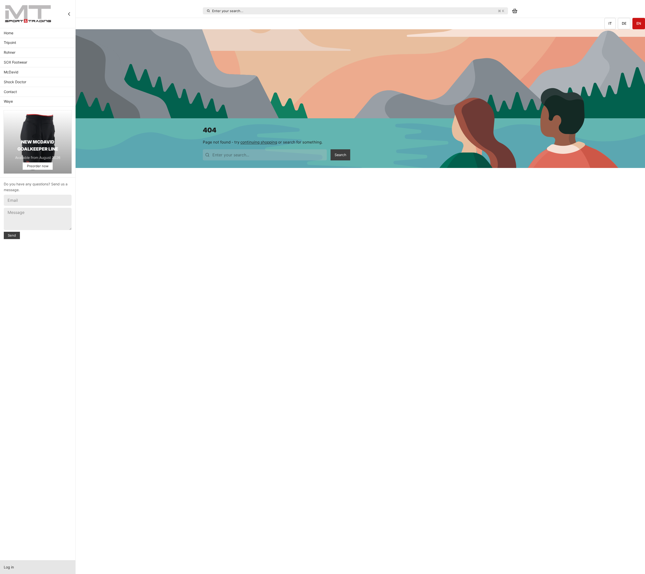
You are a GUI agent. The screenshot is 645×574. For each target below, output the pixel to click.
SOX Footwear (15, 62)
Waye (8, 101)
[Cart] (515, 11)
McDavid (11, 72)
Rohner (9, 52)
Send (12, 235)
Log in (9, 567)
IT (610, 23)
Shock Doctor (15, 82)
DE (624, 23)
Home (8, 33)
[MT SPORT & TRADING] (28, 14)
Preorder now (38, 166)
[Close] (69, 13)
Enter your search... (358, 11)
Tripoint (10, 43)
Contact (10, 92)
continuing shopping (258, 142)
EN (638, 23)
